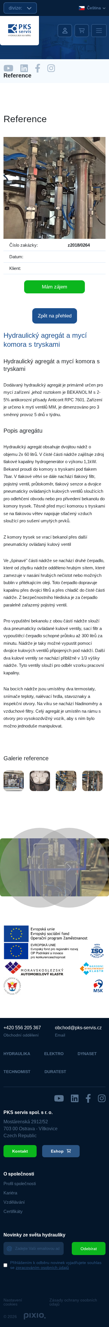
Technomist (17, 1072)
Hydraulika (16, 1054)
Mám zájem (54, 287)
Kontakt (20, 1151)
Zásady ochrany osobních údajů (73, 1302)
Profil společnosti (19, 1183)
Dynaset (87, 1054)
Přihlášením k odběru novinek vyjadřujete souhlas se (55, 1265)
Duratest (55, 1072)
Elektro (54, 1054)
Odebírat (89, 1248)
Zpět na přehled (55, 316)
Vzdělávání (14, 1202)
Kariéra (10, 1193)
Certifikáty (13, 1211)
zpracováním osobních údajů (42, 1267)
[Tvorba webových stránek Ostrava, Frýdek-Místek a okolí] (35, 1316)
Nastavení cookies (12, 1302)
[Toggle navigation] (99, 30)
